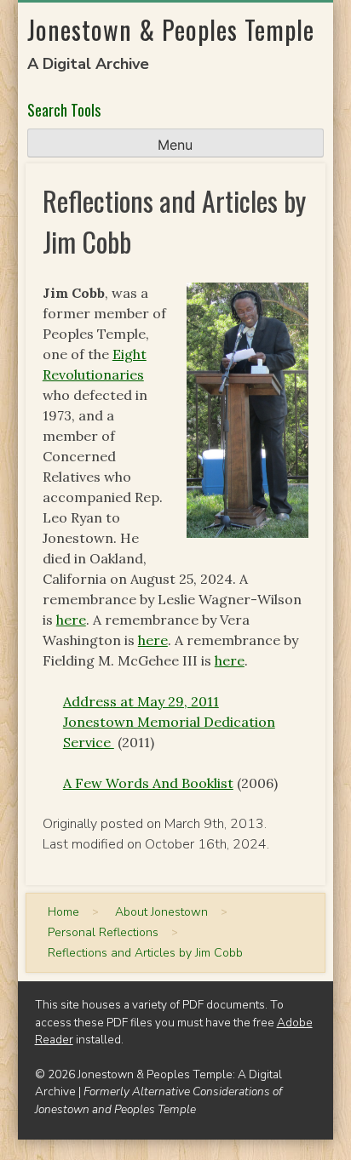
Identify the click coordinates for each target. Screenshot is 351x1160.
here (71, 619)
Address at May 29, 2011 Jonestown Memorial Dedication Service (169, 722)
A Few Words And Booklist (148, 782)
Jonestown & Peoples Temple (170, 29)
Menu (175, 144)
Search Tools (64, 110)
